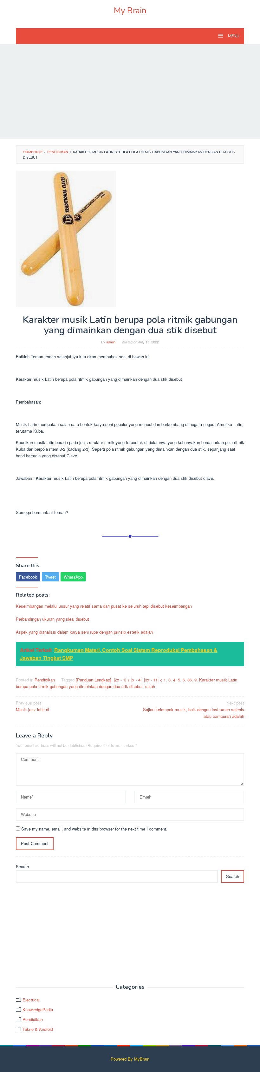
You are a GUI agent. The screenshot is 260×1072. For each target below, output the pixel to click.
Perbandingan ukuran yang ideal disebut (52, 619)
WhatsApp (73, 577)
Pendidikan (45, 680)
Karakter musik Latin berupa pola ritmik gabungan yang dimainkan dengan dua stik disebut (126, 683)
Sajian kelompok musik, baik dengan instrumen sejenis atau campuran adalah (193, 709)
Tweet (50, 577)
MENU (233, 36)
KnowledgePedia (38, 1009)
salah (150, 686)
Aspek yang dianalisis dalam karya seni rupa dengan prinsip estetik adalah (84, 632)
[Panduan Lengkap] (93, 680)
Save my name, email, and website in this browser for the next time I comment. (94, 829)
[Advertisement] (130, 91)
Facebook (28, 577)
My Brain (130, 10)
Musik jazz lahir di (32, 706)
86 (189, 680)
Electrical (31, 1000)
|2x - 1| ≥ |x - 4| (127, 680)
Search (22, 866)
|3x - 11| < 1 (155, 680)
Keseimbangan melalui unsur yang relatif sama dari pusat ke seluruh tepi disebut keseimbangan (104, 606)
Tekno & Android (38, 1029)
